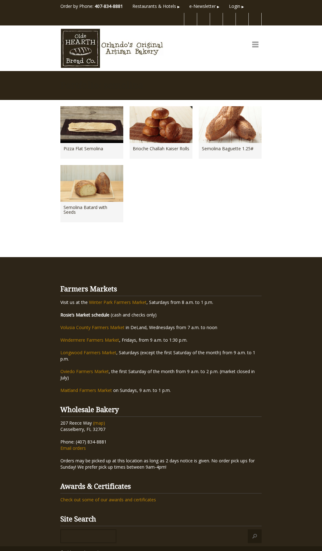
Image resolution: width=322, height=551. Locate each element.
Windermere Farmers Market (89, 340)
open (255, 44)
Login (236, 6)
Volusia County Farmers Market (92, 327)
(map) (99, 423)
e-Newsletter (204, 6)
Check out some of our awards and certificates (108, 500)
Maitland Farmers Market (86, 390)
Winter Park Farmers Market (118, 302)
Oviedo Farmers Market (84, 371)
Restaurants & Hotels (156, 6)
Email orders (73, 448)
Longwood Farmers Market (88, 352)
